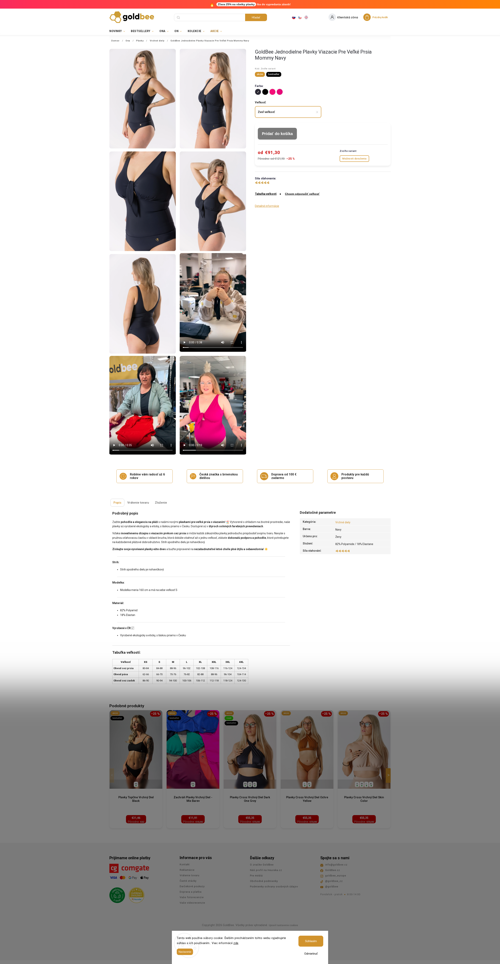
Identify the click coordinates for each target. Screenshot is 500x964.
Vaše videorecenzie (192, 902)
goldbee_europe (335, 875)
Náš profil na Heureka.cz (266, 870)
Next (389, 775)
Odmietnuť (311, 953)
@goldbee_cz (334, 881)
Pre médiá (256, 875)
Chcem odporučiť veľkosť (302, 193)
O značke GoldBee (262, 864)
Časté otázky (188, 880)
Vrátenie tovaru (189, 875)
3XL (193, 784)
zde (235, 943)
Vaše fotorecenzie (192, 897)
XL (255, 784)
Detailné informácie (267, 206)
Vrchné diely (342, 522)
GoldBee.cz (332, 870)
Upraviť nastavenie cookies (283, 925)
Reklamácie (187, 869)
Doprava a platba (191, 891)
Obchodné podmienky (264, 881)
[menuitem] (118, 31)
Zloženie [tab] (161, 502)
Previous (112, 775)
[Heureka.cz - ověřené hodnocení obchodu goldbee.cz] (135, 894)
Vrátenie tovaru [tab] (138, 502)
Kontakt (185, 864)
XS (136, 784)
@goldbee (331, 886)
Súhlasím (311, 941)
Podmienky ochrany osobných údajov (274, 886)
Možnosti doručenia (354, 158)
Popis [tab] (117, 502)
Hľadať (256, 17)
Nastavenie (185, 951)
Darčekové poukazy (192, 886)
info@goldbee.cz (336, 864)
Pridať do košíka (277, 134)
